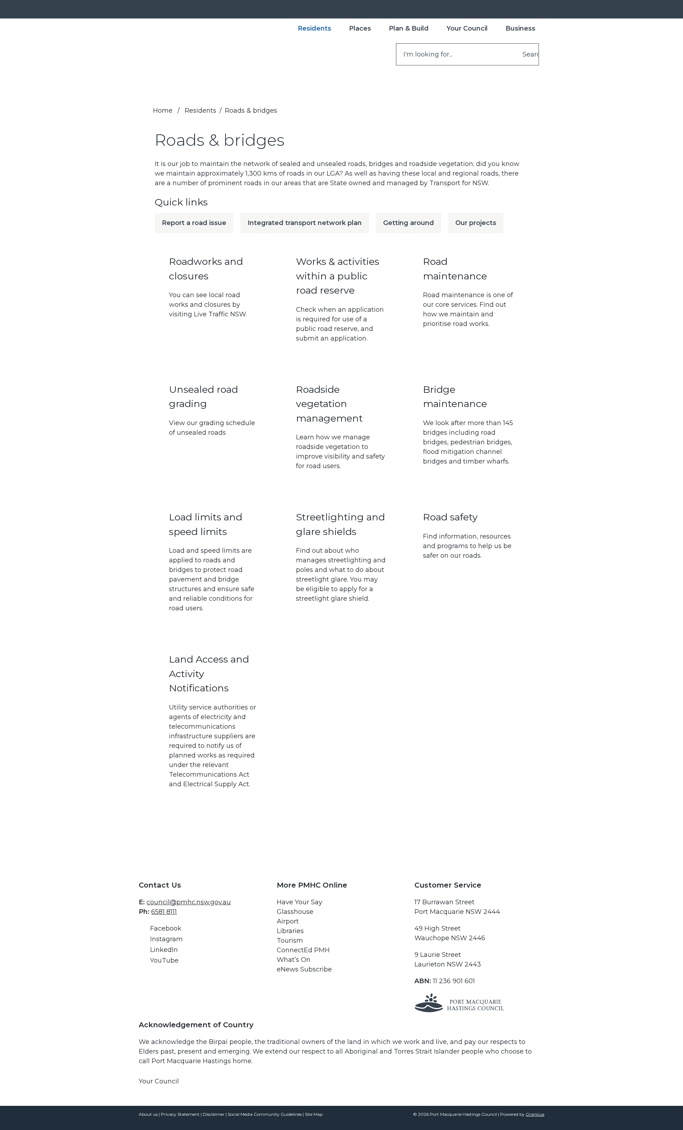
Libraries (290, 931)
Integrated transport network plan (305, 223)
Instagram (166, 939)
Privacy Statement (180, 1114)
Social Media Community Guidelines (265, 1114)
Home (163, 110)
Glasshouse (295, 912)
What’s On (294, 960)
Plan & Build (409, 28)
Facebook (165, 928)
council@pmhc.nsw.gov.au (189, 902)
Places (360, 28)
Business (520, 28)
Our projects (475, 223)
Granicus (535, 1114)
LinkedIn (164, 950)
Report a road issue (194, 223)
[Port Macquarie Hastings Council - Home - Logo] (169, 48)
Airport (288, 921)
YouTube (164, 960)
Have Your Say (299, 902)
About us (148, 1114)
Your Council (467, 28)
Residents (200, 110)
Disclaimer (213, 1114)
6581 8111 (164, 912)
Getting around (408, 223)
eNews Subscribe (304, 969)
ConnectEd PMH (303, 950)
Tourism (290, 940)
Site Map (314, 1114)
